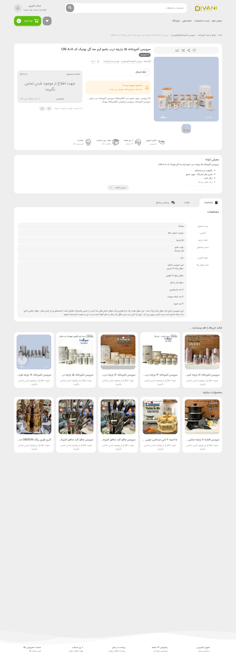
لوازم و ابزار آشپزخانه (207, 35)
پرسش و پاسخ (163, 203)
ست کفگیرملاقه (122, 98)
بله (49, 108)
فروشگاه (176, 21)
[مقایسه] (199, 379)
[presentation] (214, 360)
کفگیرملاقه (113, 102)
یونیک (104, 102)
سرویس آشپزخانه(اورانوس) (183, 35)
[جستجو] (70, 8)
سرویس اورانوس (126, 102)
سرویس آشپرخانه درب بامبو (102, 98)
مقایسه (183, 50)
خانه (220, 35)
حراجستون (187, 21)
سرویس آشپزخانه (143, 102)
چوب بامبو (134, 98)
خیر (42, 108)
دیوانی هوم (217, 21)
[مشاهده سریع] (205, 379)
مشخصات (209, 203)
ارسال (188, 50)
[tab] (210, 202)
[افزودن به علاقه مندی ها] (193, 379)
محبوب (194, 50)
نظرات (187, 203)
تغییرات (177, 50)
